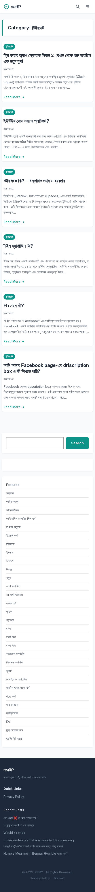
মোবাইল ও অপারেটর (16, 679)
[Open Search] (78, 7)
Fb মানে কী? (14, 305)
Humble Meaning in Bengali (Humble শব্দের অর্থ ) (36, 853)
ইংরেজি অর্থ (12, 535)
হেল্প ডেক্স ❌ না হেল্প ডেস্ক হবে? (21, 818)
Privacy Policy (14, 796)
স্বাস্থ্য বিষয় (12, 713)
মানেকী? (39, 872)
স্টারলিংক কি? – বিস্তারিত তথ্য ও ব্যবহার (34, 180)
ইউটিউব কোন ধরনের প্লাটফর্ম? (26, 121)
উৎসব (9, 569)
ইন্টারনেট (9, 46)
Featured (12, 485)
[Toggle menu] (87, 7)
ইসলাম (9, 552)
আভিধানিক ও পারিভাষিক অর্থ (20, 518)
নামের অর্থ (11, 603)
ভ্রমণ (9, 671)
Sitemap (59, 878)
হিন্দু (8, 721)
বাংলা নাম (10, 645)
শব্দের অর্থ (11, 696)
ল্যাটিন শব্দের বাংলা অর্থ (17, 688)
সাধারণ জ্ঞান (12, 705)
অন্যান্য (10, 493)
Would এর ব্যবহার (14, 833)
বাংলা (8, 628)
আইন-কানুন (12, 501)
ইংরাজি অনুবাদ (13, 527)
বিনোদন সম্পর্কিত (14, 662)
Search (77, 443)
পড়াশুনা (10, 620)
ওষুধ (8, 578)
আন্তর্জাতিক (12, 510)
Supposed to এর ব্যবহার (19, 825)
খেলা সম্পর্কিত (13, 586)
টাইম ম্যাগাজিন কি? (18, 246)
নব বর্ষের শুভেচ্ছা (14, 594)
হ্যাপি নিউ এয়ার (14, 738)
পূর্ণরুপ (9, 611)
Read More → (14, 97)
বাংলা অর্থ (11, 637)
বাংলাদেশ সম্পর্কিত (15, 654)
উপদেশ (9, 561)
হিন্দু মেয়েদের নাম (14, 730)
